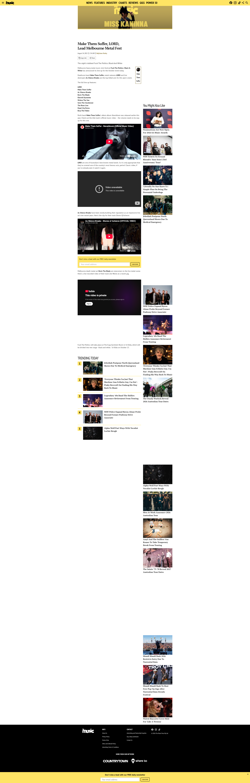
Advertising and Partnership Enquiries (136, 733)
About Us (104, 733)
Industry (111, 2)
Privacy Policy (105, 736)
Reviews (133, 2)
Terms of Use (105, 740)
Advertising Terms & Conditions (110, 747)
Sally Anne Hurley (101, 53)
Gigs (142, 2)
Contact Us (129, 740)
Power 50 (151, 2)
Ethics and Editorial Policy (109, 743)
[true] (248, 774)
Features (99, 2)
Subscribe (135, 264)
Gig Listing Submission (133, 736)
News (89, 2)
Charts (123, 2)
